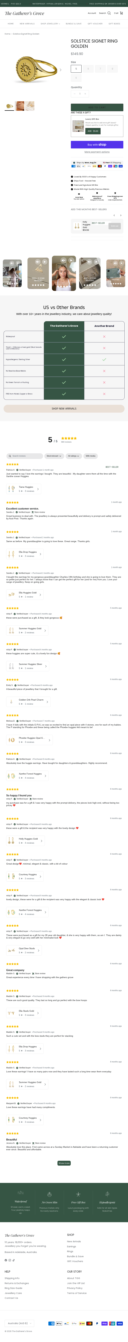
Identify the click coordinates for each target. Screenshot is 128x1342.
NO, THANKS (87, 704)
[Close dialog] (107, 634)
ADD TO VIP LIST (87, 694)
